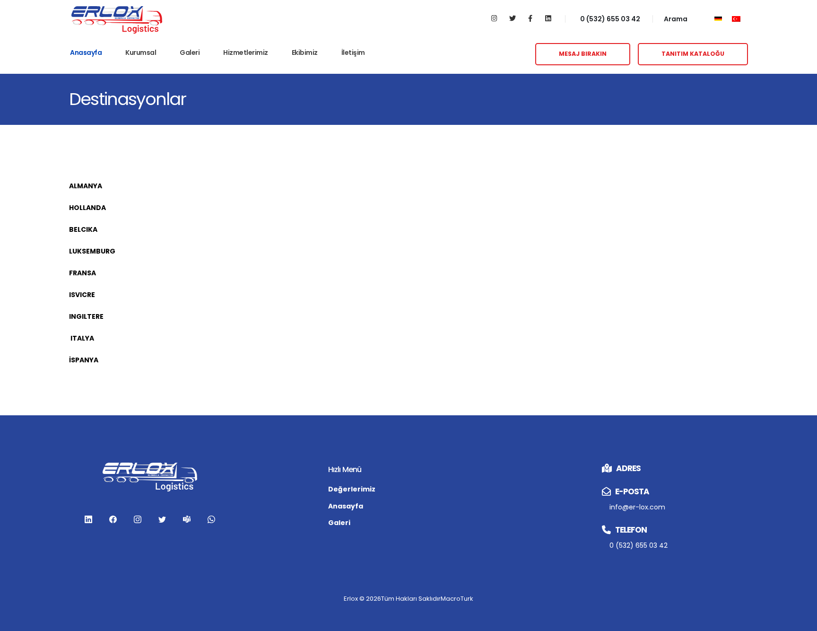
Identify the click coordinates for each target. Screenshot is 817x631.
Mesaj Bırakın (583, 54)
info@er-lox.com (637, 507)
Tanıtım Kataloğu (692, 54)
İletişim (353, 52)
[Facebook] (530, 18)
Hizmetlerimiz (245, 52)
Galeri (190, 52)
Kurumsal (140, 52)
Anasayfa (86, 52)
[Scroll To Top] (800, 620)
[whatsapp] (211, 519)
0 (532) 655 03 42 (610, 19)
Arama (675, 19)
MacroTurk (457, 598)
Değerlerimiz (351, 489)
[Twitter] (512, 18)
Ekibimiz (305, 52)
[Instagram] (494, 18)
